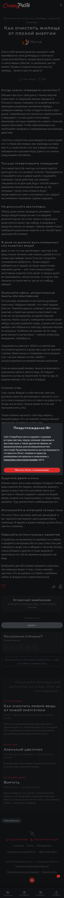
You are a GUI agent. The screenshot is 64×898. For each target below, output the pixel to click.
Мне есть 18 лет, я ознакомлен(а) (32, 470)
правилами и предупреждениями (21, 459)
